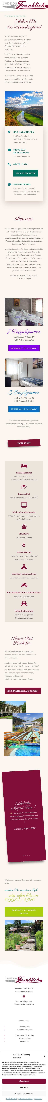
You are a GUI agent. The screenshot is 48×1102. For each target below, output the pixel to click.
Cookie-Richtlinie (11, 1099)
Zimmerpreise (24, 1026)
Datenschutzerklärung (26, 1099)
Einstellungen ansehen (24, 1093)
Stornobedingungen (24, 1029)
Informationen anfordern (22, 691)
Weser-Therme (25, 82)
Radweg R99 (24, 1041)
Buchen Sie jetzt (25, 173)
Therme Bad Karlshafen (25, 1035)
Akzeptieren (24, 1081)
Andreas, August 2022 (25, 828)
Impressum (38, 1099)
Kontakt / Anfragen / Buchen (24, 911)
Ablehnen (24, 1087)
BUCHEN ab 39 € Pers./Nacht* (24, 348)
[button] (45, 1056)
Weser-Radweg (25, 1038)
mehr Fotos (24, 443)
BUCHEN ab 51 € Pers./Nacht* (24, 409)
